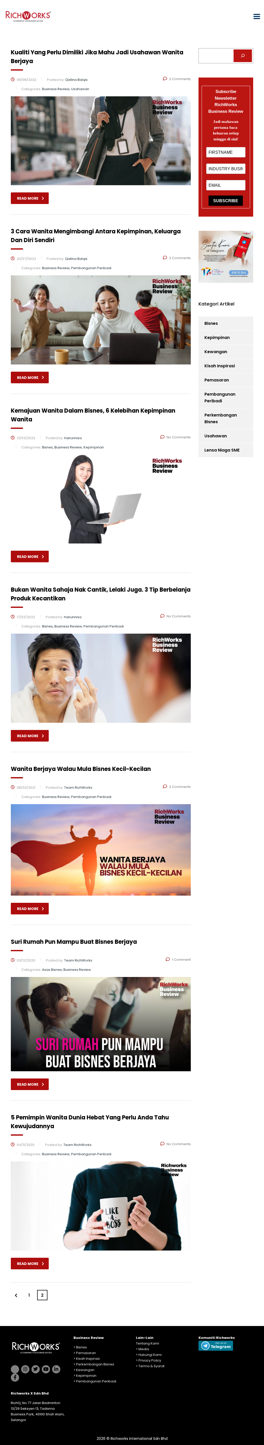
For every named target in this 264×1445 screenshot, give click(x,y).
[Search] (243, 55)
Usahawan (215, 436)
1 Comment (181, 959)
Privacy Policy (149, 1360)
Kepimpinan (217, 338)
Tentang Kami (147, 1343)
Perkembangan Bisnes (220, 418)
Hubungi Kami (150, 1354)
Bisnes (211, 323)
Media (143, 1349)
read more (27, 198)
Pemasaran (216, 380)
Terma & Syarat (151, 1366)
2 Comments (180, 78)
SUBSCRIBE (225, 201)
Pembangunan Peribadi (219, 397)
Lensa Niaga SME (222, 450)
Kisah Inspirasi (219, 366)
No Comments (179, 437)
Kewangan (215, 352)
